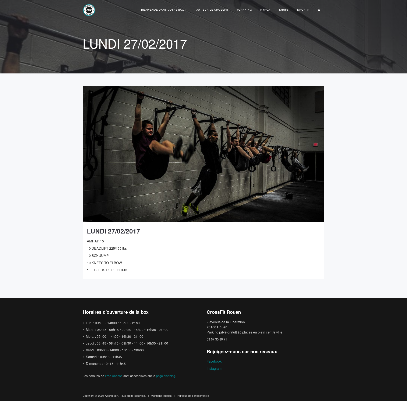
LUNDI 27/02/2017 (113, 230)
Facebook (214, 361)
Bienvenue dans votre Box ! (163, 9)
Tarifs (284, 9)
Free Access (114, 375)
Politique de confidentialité (193, 396)
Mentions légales (161, 396)
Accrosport (111, 396)
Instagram (214, 368)
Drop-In (303, 9)
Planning (244, 9)
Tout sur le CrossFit (211, 9)
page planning (165, 375)
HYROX (265, 9)
